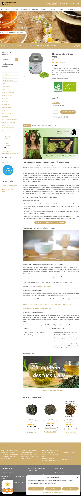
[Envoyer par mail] (59, 117)
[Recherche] (1, 9)
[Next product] (75, 46)
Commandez (43, 9)
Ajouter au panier (68, 112)
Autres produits (6, 74)
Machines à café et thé (8, 113)
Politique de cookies (47, 492)
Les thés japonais (43, 390)
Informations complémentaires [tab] (41, 125)
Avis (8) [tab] (54, 125)
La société (53, 9)
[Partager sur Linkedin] (64, 117)
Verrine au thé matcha (64, 304)
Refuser (53, 488)
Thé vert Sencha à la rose (56, 390)
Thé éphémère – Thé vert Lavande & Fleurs (70, 421)
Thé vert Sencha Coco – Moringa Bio (31, 421)
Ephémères (5, 98)
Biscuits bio (5, 77)
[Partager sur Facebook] (53, 117)
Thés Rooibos (7, 145)
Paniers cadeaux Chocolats (9, 119)
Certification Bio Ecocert (68, 452)
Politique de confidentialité (57, 492)
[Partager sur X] (56, 117)
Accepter (36, 488)
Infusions (4, 110)
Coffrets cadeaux (7, 95)
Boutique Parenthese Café (17, 45)
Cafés (3, 83)
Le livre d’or (5, 162)
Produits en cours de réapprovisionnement (8, 126)
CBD (3, 89)
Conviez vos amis (25, 9)
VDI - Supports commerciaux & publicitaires (10, 152)
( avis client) (61, 62)
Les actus (60, 9)
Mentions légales (59, 472)
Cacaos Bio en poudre (8, 80)
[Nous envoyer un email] (53, 3)
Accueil (8, 9)
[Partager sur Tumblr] (67, 117)
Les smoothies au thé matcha (31, 308)
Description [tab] (27, 125)
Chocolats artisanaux (8, 92)
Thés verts (31, 45)
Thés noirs (6, 143)
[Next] (77, 27)
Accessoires (5, 71)
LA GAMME (35, 9)
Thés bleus (6, 141)
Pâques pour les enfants (8, 122)
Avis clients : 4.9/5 (67, 459)
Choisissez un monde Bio (28, 456)
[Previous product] (78, 46)
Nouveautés (5, 116)
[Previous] (3, 27)
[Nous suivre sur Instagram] (50, 3)
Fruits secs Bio (6, 104)
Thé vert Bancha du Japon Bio (50, 421)
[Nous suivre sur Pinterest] (56, 3)
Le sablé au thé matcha (51, 304)
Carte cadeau (6, 86)
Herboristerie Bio (7, 107)
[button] (78, 477)
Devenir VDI (14, 9)
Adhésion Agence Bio (67, 456)
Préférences (70, 488)
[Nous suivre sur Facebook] (47, 3)
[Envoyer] (16, 59)
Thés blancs (7, 138)
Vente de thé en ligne (45, 308)
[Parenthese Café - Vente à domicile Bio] (9, 3)
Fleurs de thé (7, 136)
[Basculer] (17, 83)
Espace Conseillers (69, 9)
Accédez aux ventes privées (9, 185)
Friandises (5, 101)
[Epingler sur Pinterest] (62, 117)
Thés (3, 133)
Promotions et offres (8, 130)
